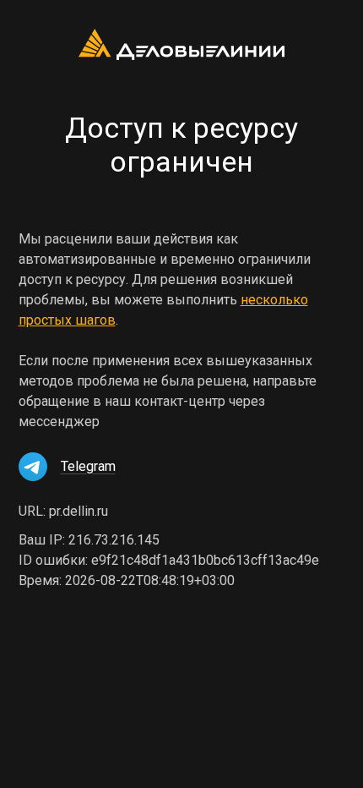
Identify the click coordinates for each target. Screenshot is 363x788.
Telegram (88, 466)
